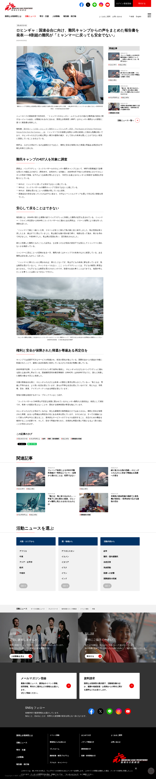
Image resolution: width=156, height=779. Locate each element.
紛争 (44, 439)
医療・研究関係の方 (88, 755)
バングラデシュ (35, 439)
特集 (93, 609)
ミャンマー (113, 65)
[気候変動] (120, 567)
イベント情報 (54, 735)
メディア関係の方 (87, 742)
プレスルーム (54, 749)
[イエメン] (78, 556)
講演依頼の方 (86, 749)
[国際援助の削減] (120, 578)
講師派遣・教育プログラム (59, 755)
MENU (149, 16)
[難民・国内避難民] (120, 556)
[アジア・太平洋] (36, 562)
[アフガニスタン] (78, 551)
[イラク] (78, 567)
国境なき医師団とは (13, 16)
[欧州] (36, 567)
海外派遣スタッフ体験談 (69, 609)
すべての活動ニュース (38, 609)
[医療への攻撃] (120, 573)
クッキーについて (72, 774)
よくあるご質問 (104, 16)
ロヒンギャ (65, 439)
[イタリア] (78, 562)
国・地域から (67, 541)
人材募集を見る (17, 656)
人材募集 (56, 16)
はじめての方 (86, 735)
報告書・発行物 (69, 16)
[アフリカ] (36, 551)
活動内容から (109, 541)
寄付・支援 (44, 16)
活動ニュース (21, 608)
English (138, 16)
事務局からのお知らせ (58, 742)
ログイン (123, 3)
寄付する (142, 3)
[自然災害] (120, 562)
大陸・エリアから (27, 541)
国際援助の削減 (76, 439)
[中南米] (36, 573)
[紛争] (120, 551)
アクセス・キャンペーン (58, 762)
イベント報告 (84, 609)
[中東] (36, 556)
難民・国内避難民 (53, 439)
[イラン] (78, 573)
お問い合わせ (117, 16)
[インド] (78, 578)
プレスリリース (22, 439)
